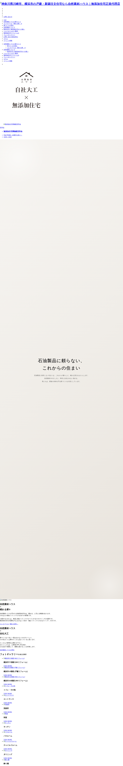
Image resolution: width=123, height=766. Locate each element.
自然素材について (9, 27)
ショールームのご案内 (11, 31)
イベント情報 (8, 40)
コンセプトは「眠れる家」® (13, 23)
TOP (5, 20)
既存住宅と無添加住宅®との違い (14, 29)
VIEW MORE (8, 666)
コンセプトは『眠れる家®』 (9, 624)
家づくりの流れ (9, 25)
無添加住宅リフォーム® (11, 33)
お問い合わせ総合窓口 (11, 37)
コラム (6, 38)
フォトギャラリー (9, 35)
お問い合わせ (8, 17)
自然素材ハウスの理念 (7, 650)
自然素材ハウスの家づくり (12, 21)
